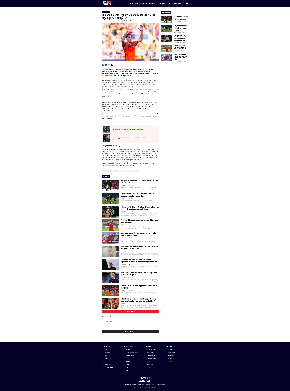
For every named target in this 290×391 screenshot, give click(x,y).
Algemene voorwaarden (130, 384)
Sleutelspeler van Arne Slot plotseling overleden (127, 129)
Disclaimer (148, 384)
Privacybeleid (141, 384)
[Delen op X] (106, 65)
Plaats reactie (130, 331)
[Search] (184, 3)
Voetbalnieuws (106, 12)
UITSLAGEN (162, 3)
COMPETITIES (177, 3)
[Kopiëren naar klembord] (112, 65)
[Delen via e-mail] (109, 65)
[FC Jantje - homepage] (106, 3)
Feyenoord (106, 69)
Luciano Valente (123, 69)
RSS (153, 384)
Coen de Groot (110, 21)
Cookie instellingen (160, 384)
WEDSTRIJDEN (152, 3)
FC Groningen (107, 75)
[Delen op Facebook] (103, 65)
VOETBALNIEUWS (133, 3)
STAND (169, 3)
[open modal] (187, 3)
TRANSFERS (143, 3)
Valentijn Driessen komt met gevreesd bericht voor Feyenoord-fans (128, 138)
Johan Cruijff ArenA (109, 104)
